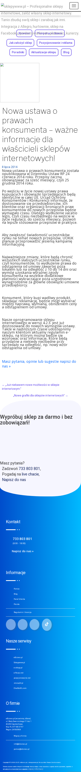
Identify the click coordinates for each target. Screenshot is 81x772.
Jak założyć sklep (20, 42)
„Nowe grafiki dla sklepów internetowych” (40, 395)
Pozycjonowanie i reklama (55, 42)
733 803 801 (29, 468)
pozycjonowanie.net (22, 678)
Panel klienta (19, 599)
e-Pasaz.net (18, 673)
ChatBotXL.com (20, 688)
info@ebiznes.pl (20, 744)
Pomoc (17, 589)
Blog (66, 52)
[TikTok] (47, 625)
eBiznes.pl (18, 657)
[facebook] (11, 624)
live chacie (30, 474)
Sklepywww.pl (19, 663)
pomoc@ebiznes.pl (21, 749)
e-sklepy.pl (18, 668)
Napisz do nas (14, 479)
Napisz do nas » (23, 551)
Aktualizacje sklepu (43, 52)
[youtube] (34, 624)
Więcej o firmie (20, 736)
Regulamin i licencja (22, 612)
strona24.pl (18, 683)
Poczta (16, 604)
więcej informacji (35, 769)
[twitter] (23, 624)
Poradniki (18, 52)
